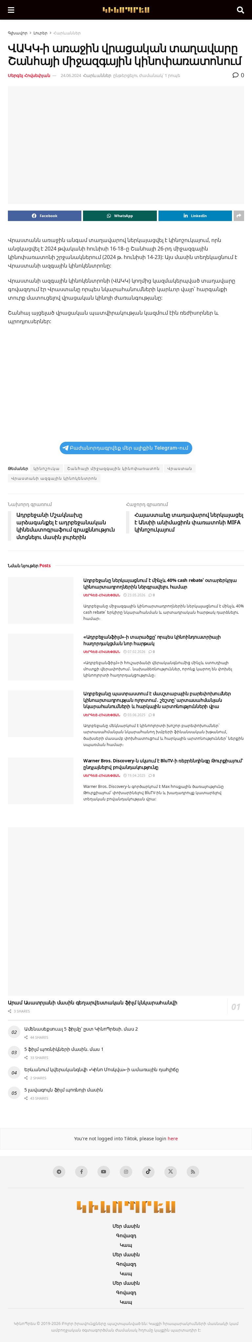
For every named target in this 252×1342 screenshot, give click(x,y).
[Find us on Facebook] (81, 1172)
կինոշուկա (46, 468)
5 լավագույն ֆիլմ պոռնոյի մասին (63, 1090)
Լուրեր (40, 33)
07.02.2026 (136, 651)
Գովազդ (126, 1235)
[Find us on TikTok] (148, 1172)
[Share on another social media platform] (239, 216)
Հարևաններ (67, 33)
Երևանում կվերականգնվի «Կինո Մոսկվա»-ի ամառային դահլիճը (101, 1069)
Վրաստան (179, 468)
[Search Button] (240, 10)
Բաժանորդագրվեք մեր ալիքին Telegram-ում (129, 448)
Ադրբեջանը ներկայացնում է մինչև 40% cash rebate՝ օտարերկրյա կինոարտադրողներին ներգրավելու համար (160, 583)
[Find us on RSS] (193, 1172)
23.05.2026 (136, 595)
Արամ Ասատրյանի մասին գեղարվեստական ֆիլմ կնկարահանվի (93, 1002)
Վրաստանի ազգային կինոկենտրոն (54, 478)
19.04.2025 (136, 775)
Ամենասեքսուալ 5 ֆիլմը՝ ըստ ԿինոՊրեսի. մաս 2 (81, 1029)
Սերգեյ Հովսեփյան (29, 75)
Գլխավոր (18, 33)
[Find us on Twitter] (170, 1172)
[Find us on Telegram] (59, 1172)
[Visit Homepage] (125, 10)
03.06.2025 (136, 715)
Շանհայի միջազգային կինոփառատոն (113, 468)
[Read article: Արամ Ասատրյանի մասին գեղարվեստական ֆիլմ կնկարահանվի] (126, 911)
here (172, 1138)
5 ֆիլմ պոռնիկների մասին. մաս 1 (64, 1049)
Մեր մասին (126, 1226)
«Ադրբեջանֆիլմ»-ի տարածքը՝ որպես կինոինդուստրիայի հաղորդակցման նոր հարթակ (152, 640)
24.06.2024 (71, 75)
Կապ (126, 1245)
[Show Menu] (11, 10)
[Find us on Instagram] (126, 1172)
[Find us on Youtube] (103, 1172)
